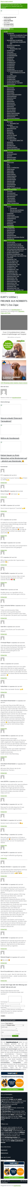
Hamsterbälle (11, 183)
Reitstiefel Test (14, 123)
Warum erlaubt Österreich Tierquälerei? (11, 420)
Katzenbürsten (11, 111)
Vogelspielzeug (11, 218)
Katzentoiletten (11, 108)
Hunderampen (11, 77)
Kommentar (4, 1002)
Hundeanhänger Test (13, 264)
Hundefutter (10, 33)
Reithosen (10, 130)
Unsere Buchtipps (9, 227)
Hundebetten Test (12, 266)
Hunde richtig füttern (13, 252)
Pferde (6, 120)
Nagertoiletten (11, 174)
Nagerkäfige (10, 172)
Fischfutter (10, 152)
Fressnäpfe (10, 52)
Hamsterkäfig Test (12, 262)
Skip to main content (7, 1)
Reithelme (10, 125)
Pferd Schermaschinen (13, 149)
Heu (8, 164)
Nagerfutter (10, 162)
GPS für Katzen (11, 110)
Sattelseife (10, 142)
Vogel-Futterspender (13, 217)
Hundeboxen (10, 67)
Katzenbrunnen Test (13, 276)
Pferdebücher (11, 232)
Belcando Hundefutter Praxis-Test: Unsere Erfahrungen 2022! (18, 36)
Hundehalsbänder (12, 55)
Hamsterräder (11, 181)
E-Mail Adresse (5, 1006)
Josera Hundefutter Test (14, 274)
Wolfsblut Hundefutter (13, 45)
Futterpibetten (11, 200)
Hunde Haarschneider (13, 81)
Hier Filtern (15, 1035)
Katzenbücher (11, 230)
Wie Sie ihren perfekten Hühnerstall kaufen (17, 211)
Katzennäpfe (10, 93)
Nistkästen (10, 223)
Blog (5, 240)
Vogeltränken (11, 215)
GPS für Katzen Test (13, 261)
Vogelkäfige (10, 225)
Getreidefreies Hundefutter (15, 40)
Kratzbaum (10, 99)
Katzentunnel (11, 103)
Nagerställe (10, 171)
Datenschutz (4, 1153)
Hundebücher (11, 229)
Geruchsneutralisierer (13, 118)
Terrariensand (11, 193)
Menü (11, 29)
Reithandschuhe (11, 128)
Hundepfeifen (11, 64)
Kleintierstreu (11, 186)
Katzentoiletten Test (13, 285)
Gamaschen (10, 144)
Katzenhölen (10, 101)
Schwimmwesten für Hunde (15, 71)
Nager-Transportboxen (14, 188)
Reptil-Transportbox (13, 203)
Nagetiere (7, 161)
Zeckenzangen (11, 84)
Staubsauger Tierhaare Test (15, 290)
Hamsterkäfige (11, 178)
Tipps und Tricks (5, 313)
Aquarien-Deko (11, 159)
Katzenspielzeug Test (13, 281)
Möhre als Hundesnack (10, 438)
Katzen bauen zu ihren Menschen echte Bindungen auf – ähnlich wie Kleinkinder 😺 (14, 458)
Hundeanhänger (11, 76)
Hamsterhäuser (11, 179)
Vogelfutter (10, 213)
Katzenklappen (11, 105)
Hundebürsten (11, 79)
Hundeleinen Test (12, 271)
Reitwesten (10, 132)
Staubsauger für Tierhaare (15, 83)
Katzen (6, 86)
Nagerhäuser (11, 169)
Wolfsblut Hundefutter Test (15, 254)
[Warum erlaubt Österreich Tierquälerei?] (11, 414)
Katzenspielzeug (11, 96)
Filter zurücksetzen (6, 1036)
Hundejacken (10, 60)
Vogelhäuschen (11, 222)
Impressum (4, 1150)
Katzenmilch (10, 91)
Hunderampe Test (12, 273)
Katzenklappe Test (12, 279)
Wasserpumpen (11, 157)
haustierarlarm (15, 309)
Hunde (6, 32)
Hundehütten (11, 69)
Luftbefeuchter (11, 201)
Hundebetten (11, 66)
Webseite (3, 1007)
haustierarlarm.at (12, 1042)
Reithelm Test (14, 127)
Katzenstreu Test (12, 283)
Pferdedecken (11, 137)
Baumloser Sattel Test (16, 140)
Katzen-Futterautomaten (14, 94)
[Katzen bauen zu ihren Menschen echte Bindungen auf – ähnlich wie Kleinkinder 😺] (11, 451)
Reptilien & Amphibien (10, 189)
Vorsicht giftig (11, 242)
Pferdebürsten (11, 145)
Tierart (3, 1023)
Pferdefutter (10, 133)
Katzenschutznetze (12, 115)
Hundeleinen (10, 57)
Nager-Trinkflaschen (13, 167)
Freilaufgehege (11, 184)
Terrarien (10, 191)
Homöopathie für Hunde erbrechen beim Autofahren (15, 244)
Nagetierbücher (11, 235)
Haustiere (21, 311)
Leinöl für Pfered (12, 135)
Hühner (9, 206)
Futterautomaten (12, 154)
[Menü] (10, 14)
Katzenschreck (11, 116)
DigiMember (17, 1185)
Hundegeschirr (11, 62)
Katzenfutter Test (12, 278)
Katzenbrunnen (11, 98)
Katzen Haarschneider (13, 113)
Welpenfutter (11, 47)
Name (3, 1004)
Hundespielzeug (11, 54)
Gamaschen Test (12, 259)
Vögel (5, 205)
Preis (2, 1032)
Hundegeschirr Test (13, 269)
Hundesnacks (11, 50)
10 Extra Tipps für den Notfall (15, 247)
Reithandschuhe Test (13, 288)
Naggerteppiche (11, 176)
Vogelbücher (10, 239)
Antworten (4, 482)
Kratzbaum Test (11, 286)
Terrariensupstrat (12, 195)
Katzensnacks (11, 89)
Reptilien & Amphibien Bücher (15, 237)
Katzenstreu (10, 106)
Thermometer (11, 198)
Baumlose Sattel (11, 139)
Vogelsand (10, 220)
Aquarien (9, 156)
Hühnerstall (13, 208)
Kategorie (3, 1025)
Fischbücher (10, 234)
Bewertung (4, 1027)
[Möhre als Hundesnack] (11, 434)
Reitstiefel (10, 122)
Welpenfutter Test (15, 49)
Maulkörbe (10, 59)
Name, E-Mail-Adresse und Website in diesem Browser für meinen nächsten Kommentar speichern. (12, 1011)
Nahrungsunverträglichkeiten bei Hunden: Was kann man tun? (16, 250)
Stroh (8, 166)
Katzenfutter (10, 88)
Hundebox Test (11, 268)
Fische (5, 150)
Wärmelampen (11, 196)
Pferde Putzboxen (12, 147)
